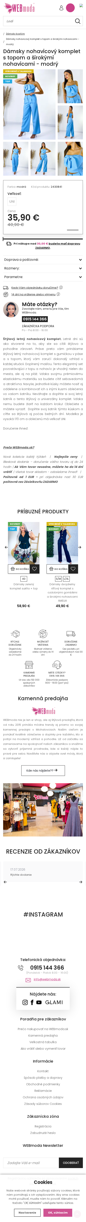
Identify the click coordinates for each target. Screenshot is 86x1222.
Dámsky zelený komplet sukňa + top (24, 586)
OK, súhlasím (58, 1213)
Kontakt (43, 1071)
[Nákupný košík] (70, 7)
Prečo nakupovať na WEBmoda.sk (43, 1029)
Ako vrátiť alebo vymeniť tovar (43, 1049)
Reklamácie (43, 1091)
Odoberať (71, 1163)
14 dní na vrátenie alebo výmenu (33, 294)
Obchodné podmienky (43, 1084)
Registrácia (43, 1126)
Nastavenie (27, 1213)
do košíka (22, 569)
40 (23, 579)
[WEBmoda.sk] (25, 1002)
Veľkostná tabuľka (43, 1042)
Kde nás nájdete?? (40, 770)
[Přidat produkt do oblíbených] (34, 569)
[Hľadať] (78, 21)
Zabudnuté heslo (43, 1133)
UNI (12, 201)
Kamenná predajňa (43, 1035)
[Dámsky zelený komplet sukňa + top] (23, 543)
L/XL (66, 579)
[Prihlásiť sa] (61, 8)
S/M (58, 579)
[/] (15, 633)
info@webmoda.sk (47, 979)
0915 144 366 (35, 319)
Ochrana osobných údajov (43, 1097)
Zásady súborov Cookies (43, 1104)
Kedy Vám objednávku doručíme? (34, 288)
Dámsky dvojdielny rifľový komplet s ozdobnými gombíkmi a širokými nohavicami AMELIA (62, 592)
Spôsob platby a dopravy (43, 1078)
